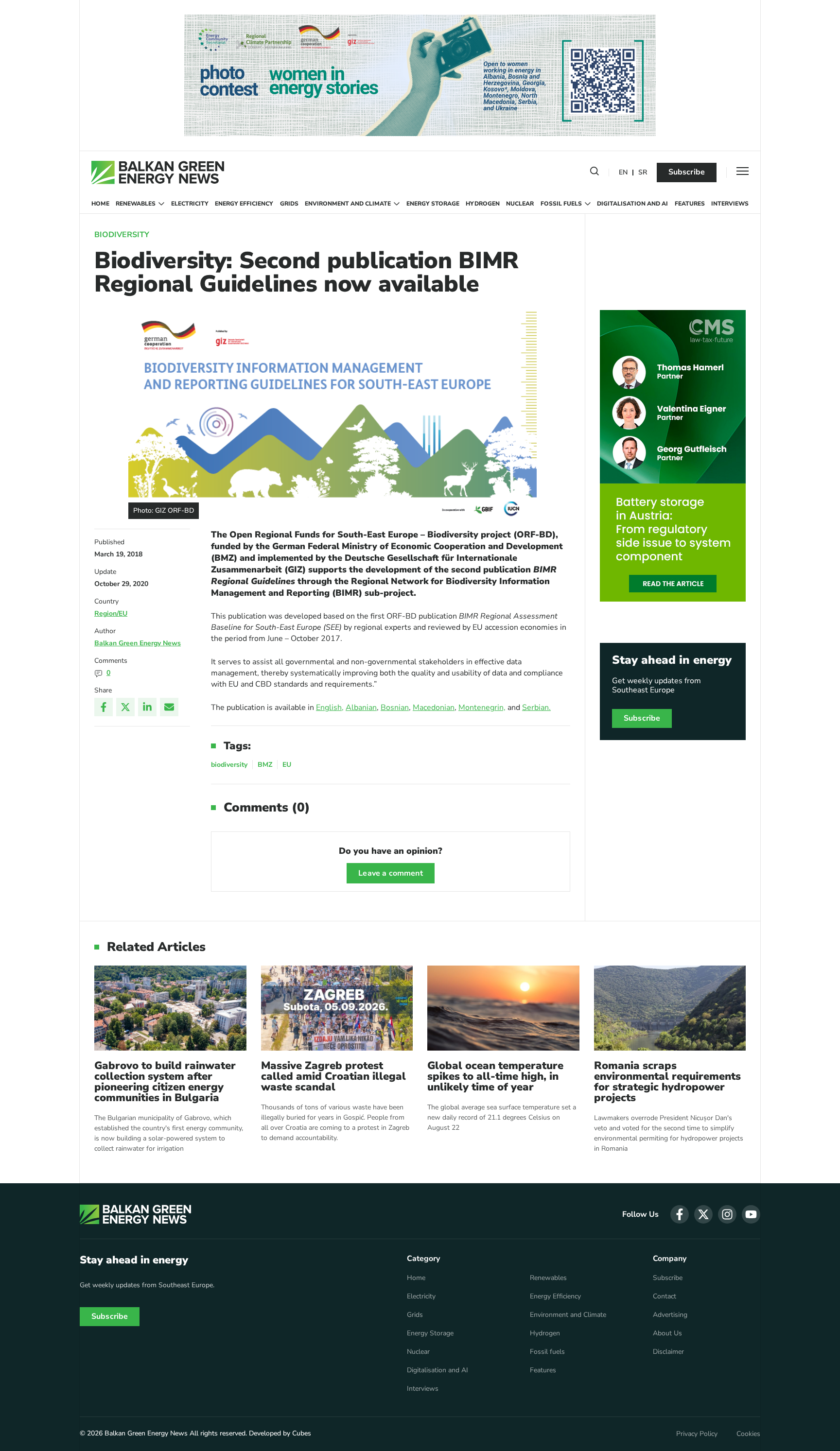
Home (100, 203)
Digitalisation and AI (632, 203)
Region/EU (110, 613)
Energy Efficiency (244, 203)
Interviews (730, 203)
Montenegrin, (482, 707)
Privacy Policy (697, 1434)
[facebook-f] (679, 1214)
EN (623, 173)
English (329, 707)
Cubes (301, 1433)
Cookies (748, 1434)
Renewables (136, 203)
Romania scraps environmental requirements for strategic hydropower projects (667, 1081)
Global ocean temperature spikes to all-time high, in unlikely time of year (495, 1076)
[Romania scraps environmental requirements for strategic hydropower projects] (670, 1008)
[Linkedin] (147, 707)
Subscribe (686, 172)
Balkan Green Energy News (137, 643)
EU (286, 764)
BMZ (265, 764)
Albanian (361, 707)
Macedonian (434, 707)
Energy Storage (432, 203)
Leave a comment (390, 873)
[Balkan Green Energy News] (157, 172)
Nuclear (520, 203)
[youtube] (751, 1214)
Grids (289, 203)
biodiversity (229, 764)
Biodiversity (121, 235)
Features (690, 203)
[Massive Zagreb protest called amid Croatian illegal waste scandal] (337, 1008)
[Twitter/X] (125, 707)
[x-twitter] (703, 1214)
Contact (664, 1296)
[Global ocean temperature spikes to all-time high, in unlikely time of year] (503, 1008)
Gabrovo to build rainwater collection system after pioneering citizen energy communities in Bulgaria (165, 1081)
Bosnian (395, 707)
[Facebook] (103, 707)
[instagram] (727, 1214)
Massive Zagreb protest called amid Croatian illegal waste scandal (333, 1076)
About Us (667, 1333)
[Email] (169, 707)
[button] (594, 173)
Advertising (670, 1315)
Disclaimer (668, 1352)
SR (642, 173)
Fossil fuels (561, 203)
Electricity (190, 203)
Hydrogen (483, 203)
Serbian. (536, 707)
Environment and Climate (348, 203)
